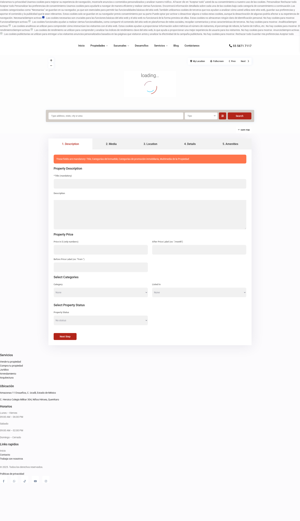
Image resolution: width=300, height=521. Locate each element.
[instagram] (45, 479)
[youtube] (35, 479)
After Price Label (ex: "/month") (167, 241)
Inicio (81, 45)
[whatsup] (14, 479)
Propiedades (97, 45)
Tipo (190, 116)
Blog (176, 45)
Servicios (159, 45)
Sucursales (120, 45)
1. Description (70, 144)
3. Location (150, 144)
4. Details (190, 144)
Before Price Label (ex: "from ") (69, 259)
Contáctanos (192, 45)
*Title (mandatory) (63, 175)
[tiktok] (24, 479)
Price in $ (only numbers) (66, 241)
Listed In (156, 284)
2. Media (111, 144)
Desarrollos (141, 45)
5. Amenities (230, 144)
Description (59, 193)
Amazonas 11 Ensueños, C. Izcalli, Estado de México (28, 392)
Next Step (65, 336)
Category (58, 284)
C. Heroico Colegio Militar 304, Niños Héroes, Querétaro (29, 399)
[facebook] (3, 479)
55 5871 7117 (242, 46)
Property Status (61, 312)
